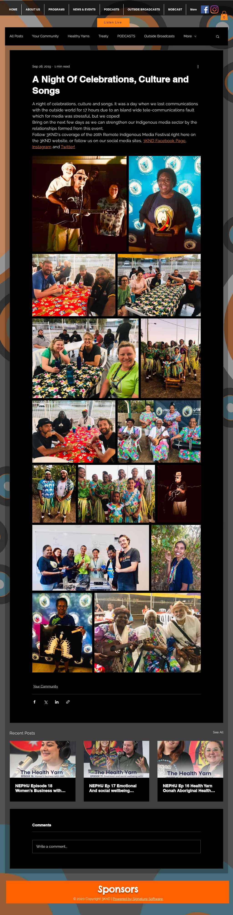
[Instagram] (214, 9)
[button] (224, 15)
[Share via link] (68, 702)
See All (218, 732)
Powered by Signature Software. (138, 899)
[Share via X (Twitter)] (45, 702)
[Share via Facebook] (34, 702)
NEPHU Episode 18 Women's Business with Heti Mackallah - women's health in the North (40, 788)
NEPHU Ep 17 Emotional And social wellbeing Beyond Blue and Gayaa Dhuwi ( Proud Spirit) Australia (113, 788)
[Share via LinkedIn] (57, 702)
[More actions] (198, 66)
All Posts (16, 36)
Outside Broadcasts (159, 36)
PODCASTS (126, 36)
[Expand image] (79, 204)
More (188, 36)
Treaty (103, 36)
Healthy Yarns (78, 36)
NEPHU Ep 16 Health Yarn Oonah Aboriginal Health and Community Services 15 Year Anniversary (190, 788)
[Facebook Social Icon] (205, 9)
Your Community (45, 36)
